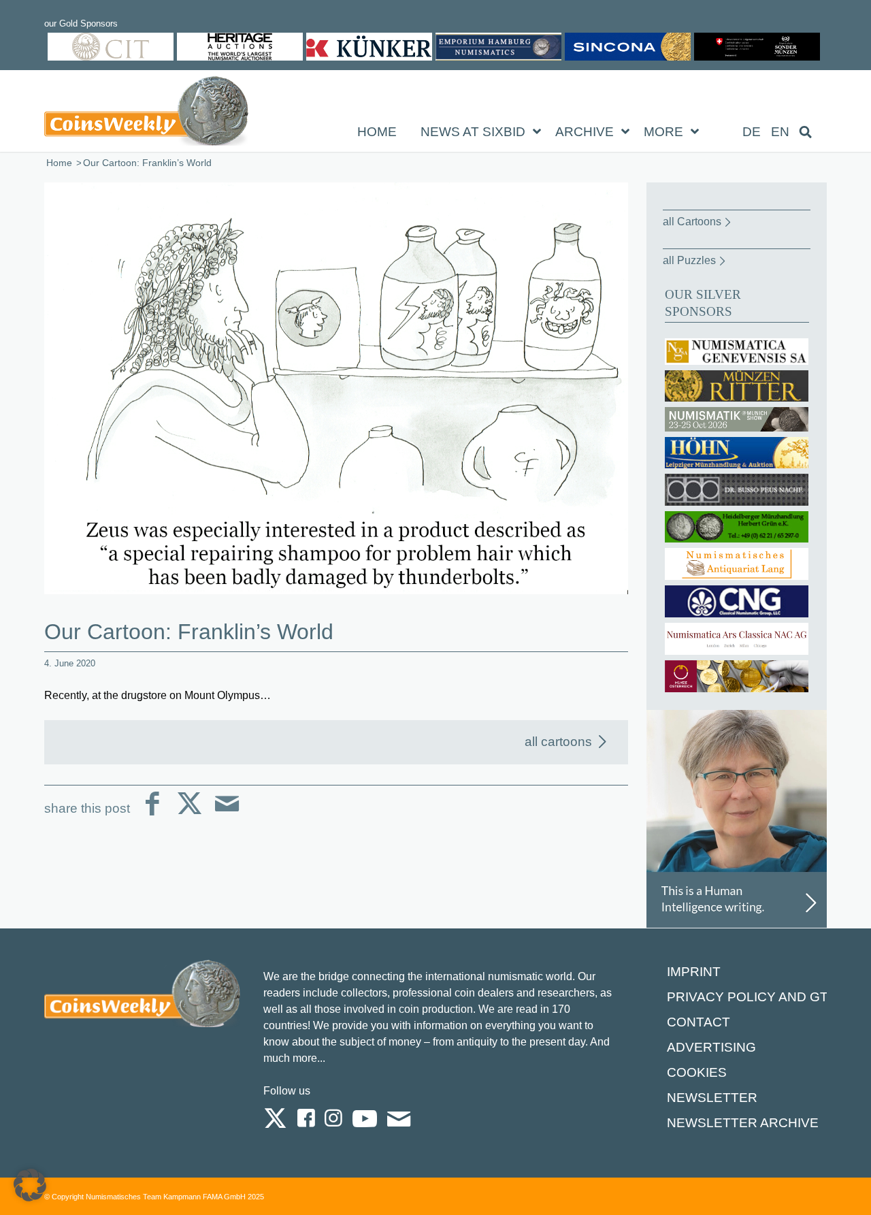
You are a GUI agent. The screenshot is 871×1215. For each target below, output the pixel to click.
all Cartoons (692, 221)
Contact (698, 1022)
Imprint (694, 972)
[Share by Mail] (227, 814)
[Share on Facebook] (152, 814)
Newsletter (712, 1097)
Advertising (711, 1047)
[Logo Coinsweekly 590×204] (146, 114)
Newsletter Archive (743, 1123)
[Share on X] (189, 814)
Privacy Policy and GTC (752, 997)
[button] (30, 1185)
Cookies (697, 1072)
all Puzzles (689, 260)
